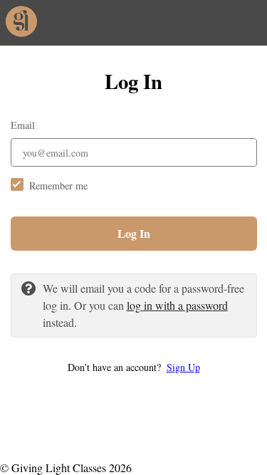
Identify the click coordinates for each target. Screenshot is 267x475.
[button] (134, 367)
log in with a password (177, 305)
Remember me (58, 185)
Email (23, 125)
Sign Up (183, 367)
